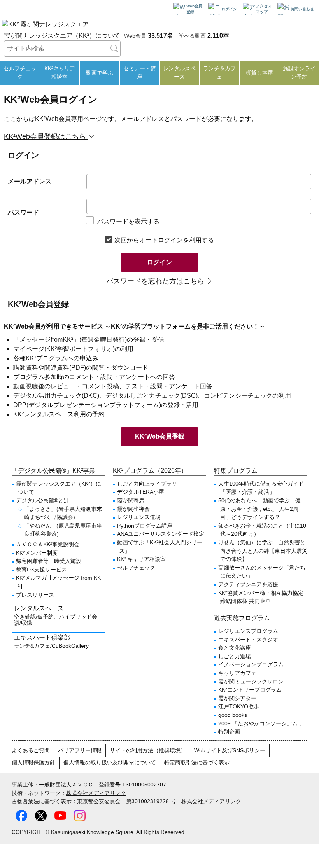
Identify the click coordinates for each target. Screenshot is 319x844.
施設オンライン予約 (299, 72)
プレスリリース (35, 595)
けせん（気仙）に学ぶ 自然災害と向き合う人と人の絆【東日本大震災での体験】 (262, 550)
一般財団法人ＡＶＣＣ (66, 784)
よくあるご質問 (31, 750)
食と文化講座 (234, 648)
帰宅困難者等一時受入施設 (48, 561)
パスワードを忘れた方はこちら (156, 281)
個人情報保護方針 (33, 762)
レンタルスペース (179, 72)
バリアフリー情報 (80, 750)
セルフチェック (20, 72)
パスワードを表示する (128, 221)
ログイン (159, 262)
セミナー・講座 (139, 72)
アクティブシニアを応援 (248, 584)
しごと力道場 (234, 656)
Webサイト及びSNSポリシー (229, 750)
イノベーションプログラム (251, 664)
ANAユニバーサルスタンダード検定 (160, 534)
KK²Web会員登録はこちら (46, 136)
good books (232, 715)
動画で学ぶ (99, 73)
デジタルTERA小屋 (140, 492)
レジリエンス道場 (139, 517)
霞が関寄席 (130, 500)
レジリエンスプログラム (248, 631)
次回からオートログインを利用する (164, 240)
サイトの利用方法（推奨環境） (148, 750)
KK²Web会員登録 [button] (159, 436)
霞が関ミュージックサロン (251, 681)
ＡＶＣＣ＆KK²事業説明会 (47, 544)
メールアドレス (29, 181)
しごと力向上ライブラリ (147, 484)
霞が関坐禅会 (133, 509)
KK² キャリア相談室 (141, 559)
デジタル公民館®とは (42, 500)
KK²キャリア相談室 (59, 72)
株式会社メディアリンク (96, 793)
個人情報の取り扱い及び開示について (109, 762)
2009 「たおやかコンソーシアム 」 (261, 723)
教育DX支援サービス (41, 569)
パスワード (23, 212)
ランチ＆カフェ (219, 72)
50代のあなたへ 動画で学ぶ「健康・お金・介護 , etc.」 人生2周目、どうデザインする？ (259, 508)
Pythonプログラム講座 (144, 525)
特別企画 (229, 732)
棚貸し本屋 (259, 73)
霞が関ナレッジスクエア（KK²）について (62, 35)
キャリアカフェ (237, 673)
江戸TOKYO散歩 (238, 706)
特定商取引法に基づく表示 (197, 762)
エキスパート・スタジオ (248, 639)
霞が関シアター (237, 698)
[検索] (114, 48)
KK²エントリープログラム (250, 690)
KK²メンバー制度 (37, 553)
